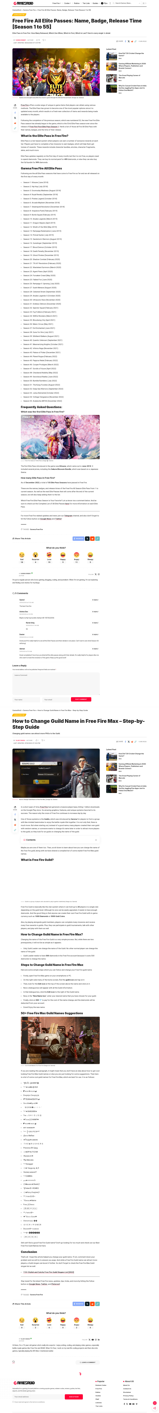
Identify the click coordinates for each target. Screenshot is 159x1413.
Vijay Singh (20, 740)
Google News (45, 519)
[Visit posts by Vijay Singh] (15, 1340)
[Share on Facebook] (125, 41)
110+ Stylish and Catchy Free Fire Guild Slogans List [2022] (48, 1272)
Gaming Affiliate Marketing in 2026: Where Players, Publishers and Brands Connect (132, 66)
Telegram (68, 516)
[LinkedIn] (99, 1340)
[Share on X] (128, 41)
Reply (96, 600)
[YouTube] (92, 1340)
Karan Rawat (21, 40)
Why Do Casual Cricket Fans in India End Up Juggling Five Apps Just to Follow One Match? (132, 88)
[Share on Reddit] (132, 41)
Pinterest (55, 1284)
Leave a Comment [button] (88, 1362)
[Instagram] (99, 574)
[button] (110, 3)
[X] (96, 574)
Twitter (58, 519)
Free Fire (25, 105)
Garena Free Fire (19, 14)
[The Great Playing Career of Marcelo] (111, 78)
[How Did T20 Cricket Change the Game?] (111, 56)
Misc (120, 58)
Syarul (21, 600)
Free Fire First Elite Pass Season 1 (44, 127)
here (67, 504)
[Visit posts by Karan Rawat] (15, 574)
